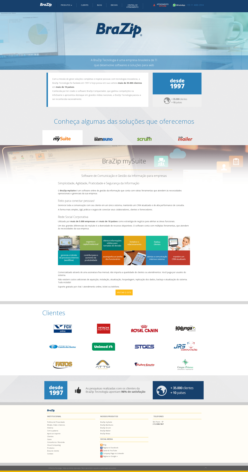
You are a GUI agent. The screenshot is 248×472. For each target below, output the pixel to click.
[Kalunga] (185, 328)
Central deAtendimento (132, 6)
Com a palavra (52, 431)
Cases (49, 439)
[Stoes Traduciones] (144, 346)
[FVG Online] (62, 328)
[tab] (62, 137)
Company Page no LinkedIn (113, 453)
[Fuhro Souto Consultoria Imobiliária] (144, 364)
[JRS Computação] (185, 346)
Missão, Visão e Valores (56, 425)
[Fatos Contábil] (62, 364)
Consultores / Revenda (56, 442)
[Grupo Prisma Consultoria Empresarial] (185, 364)
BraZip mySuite (106, 422)
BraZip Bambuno (106, 425)
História (50, 428)
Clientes (84, 5)
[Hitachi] (103, 328)
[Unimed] (103, 346)
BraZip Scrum (105, 428)
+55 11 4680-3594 (195, 5)
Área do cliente (53, 451)
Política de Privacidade (56, 422)
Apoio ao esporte (53, 433)
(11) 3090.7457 (158, 424)
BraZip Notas (105, 433)
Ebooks (114, 5)
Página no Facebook (110, 448)
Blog (99, 5)
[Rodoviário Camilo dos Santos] (62, 346)
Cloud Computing (54, 445)
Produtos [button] (66, 5)
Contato (50, 454)
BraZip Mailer (105, 431)
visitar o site (124, 292)
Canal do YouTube (109, 450)
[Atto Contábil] (103, 364)
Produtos (50, 448)
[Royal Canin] (144, 328)
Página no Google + (110, 456)
